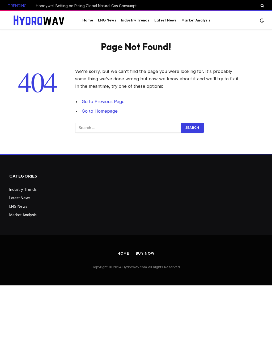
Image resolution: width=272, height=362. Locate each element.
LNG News (107, 20)
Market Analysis (195, 20)
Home (87, 20)
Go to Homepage (100, 111)
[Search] (262, 5)
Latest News (165, 20)
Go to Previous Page (103, 101)
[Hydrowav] (39, 20)
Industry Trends (135, 20)
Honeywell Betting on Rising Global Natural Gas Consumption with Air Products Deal (89, 5)
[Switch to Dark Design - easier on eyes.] (261, 20)
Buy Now (145, 253)
